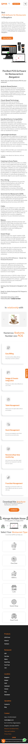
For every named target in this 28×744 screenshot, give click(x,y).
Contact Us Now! (16, 298)
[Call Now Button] (3, 741)
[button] (4, 319)
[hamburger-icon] (25, 3)
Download (14, 509)
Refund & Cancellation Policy (11, 728)
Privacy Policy (7, 734)
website (3, 157)
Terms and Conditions (9, 731)
